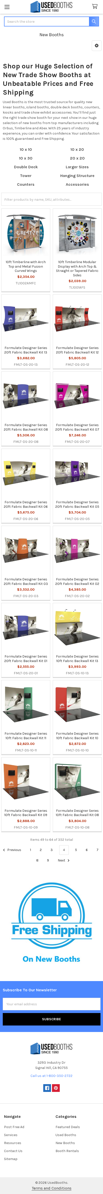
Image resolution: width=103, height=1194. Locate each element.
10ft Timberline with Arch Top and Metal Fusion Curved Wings (26, 266)
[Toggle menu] (7, 7)
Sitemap (11, 1159)
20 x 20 (77, 158)
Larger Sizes (77, 167)
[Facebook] (47, 1088)
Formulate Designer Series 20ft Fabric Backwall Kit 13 (25, 350)
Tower (26, 175)
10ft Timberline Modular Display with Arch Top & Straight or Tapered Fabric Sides (77, 268)
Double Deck (26, 167)
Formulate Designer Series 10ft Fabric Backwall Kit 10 (77, 735)
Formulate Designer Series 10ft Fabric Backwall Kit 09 (25, 813)
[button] (97, 45)
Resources (12, 1143)
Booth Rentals (67, 1151)
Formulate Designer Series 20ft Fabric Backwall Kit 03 (26, 581)
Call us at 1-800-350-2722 (51, 1076)
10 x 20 (77, 149)
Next (62, 860)
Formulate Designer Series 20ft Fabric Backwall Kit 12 (77, 350)
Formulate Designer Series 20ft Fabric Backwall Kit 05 (77, 504)
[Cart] (95, 6)
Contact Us (13, 1151)
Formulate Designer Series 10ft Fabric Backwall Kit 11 (25, 735)
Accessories (77, 184)
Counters (25, 184)
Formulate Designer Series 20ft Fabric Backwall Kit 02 (77, 581)
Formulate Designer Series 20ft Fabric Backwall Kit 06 (26, 504)
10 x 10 (26, 149)
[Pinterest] (56, 1088)
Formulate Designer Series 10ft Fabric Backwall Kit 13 (77, 658)
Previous (13, 850)
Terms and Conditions (52, 1188)
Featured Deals (68, 1127)
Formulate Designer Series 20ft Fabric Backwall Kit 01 (25, 658)
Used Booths (66, 1135)
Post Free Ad (14, 1127)
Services (11, 1135)
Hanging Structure (77, 175)
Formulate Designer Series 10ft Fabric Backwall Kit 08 (77, 813)
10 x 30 (25, 158)
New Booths (65, 1143)
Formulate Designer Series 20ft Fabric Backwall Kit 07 (77, 427)
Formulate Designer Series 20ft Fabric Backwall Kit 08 (26, 427)
